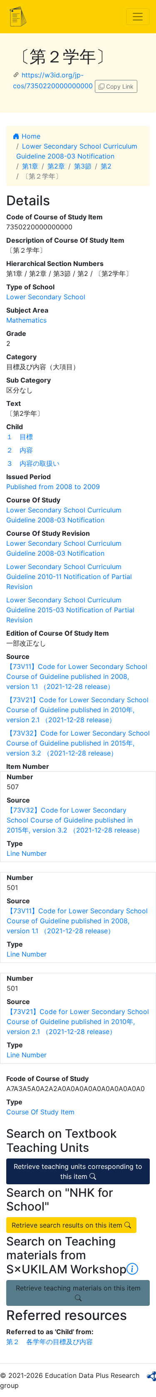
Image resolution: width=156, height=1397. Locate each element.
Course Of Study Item (40, 1112)
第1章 (30, 166)
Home (30, 136)
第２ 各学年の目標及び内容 (49, 1341)
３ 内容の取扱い (32, 463)
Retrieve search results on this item (68, 1225)
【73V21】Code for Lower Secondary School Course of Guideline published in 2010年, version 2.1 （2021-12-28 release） (77, 710)
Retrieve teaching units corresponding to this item (78, 1171)
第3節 (83, 166)
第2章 (56, 166)
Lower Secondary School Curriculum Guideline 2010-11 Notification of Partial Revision (69, 576)
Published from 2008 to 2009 (53, 486)
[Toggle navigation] (137, 16)
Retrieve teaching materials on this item (78, 1288)
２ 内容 (19, 450)
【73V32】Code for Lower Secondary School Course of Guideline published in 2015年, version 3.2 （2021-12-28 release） (78, 743)
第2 (106, 166)
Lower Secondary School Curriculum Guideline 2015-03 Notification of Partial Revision (70, 610)
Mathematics (26, 320)
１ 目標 (19, 437)
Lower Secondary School (45, 297)
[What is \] (132, 1269)
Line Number (27, 853)
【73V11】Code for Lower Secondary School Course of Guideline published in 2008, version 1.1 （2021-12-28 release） (76, 676)
